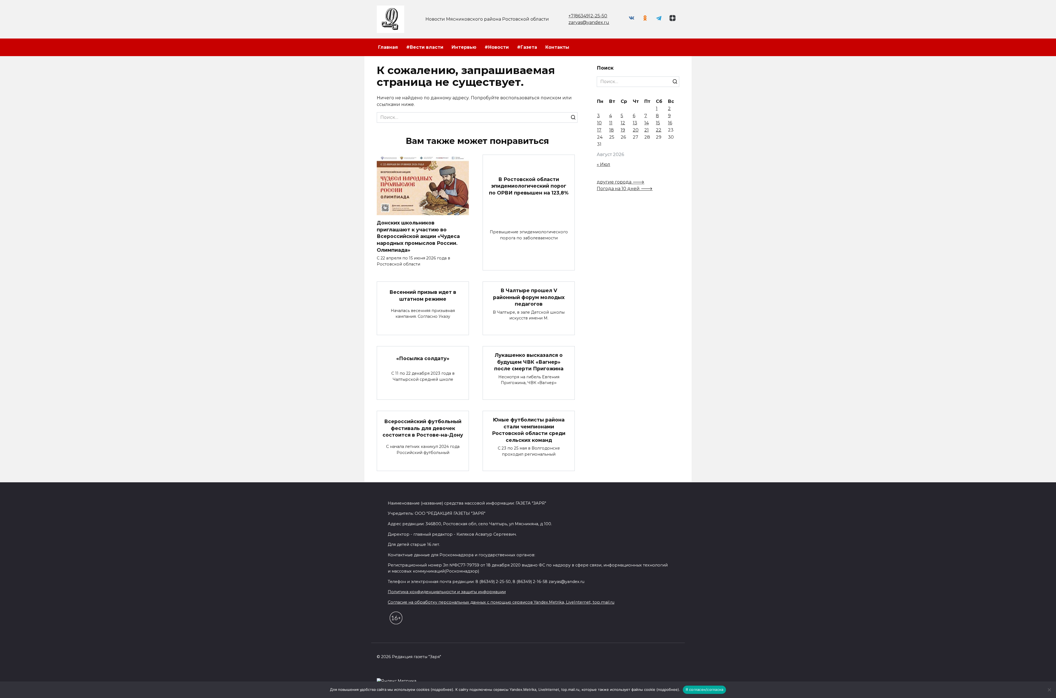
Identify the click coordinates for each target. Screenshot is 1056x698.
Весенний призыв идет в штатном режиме (422, 295)
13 (635, 122)
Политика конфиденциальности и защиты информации (447, 591)
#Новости (497, 47)
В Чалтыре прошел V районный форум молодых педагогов (529, 297)
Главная (388, 47)
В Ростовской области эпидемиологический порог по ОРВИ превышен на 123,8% (528, 185)
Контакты (557, 47)
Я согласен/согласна (705, 689)
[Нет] (1049, 689)
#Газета (527, 47)
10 (599, 122)
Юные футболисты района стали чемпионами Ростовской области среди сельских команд (528, 430)
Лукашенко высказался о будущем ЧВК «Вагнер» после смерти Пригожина (528, 361)
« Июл (603, 164)
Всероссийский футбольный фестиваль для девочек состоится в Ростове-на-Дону (423, 428)
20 (636, 130)
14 (646, 122)
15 (658, 122)
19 (623, 130)
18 (611, 130)
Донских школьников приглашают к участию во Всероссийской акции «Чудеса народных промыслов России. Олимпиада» (418, 236)
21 (646, 130)
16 (670, 122)
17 (599, 130)
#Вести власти (424, 47)
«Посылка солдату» (422, 358)
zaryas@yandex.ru (588, 22)
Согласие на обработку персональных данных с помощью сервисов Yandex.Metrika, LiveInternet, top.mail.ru (501, 602)
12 (623, 122)
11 (610, 122)
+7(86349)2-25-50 (587, 15)
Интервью (464, 47)
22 (658, 130)
